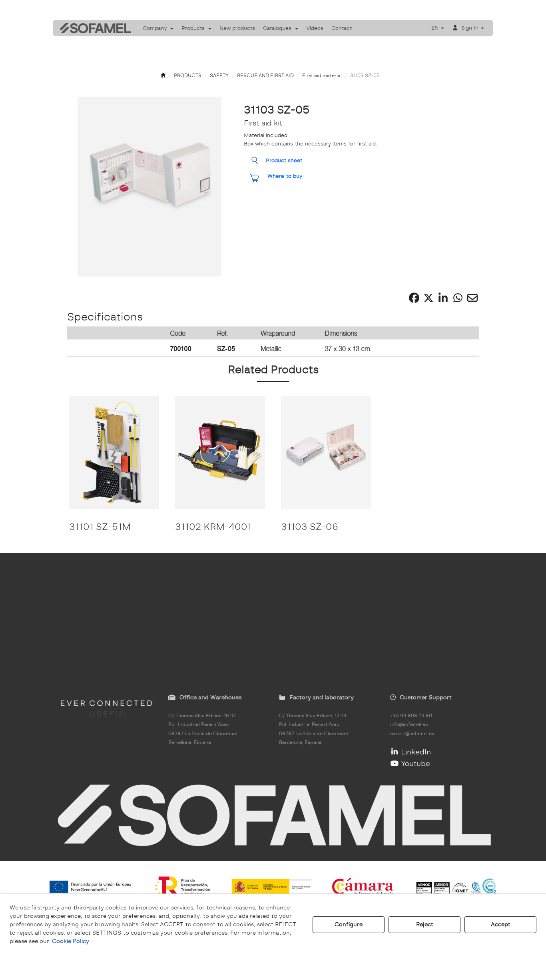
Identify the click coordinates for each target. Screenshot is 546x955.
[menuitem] (158, 28)
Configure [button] (349, 924)
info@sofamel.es (409, 724)
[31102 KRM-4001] (220, 452)
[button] (92, 28)
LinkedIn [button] (415, 752)
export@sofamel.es (412, 733)
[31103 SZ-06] (326, 452)
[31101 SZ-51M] (114, 452)
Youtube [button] (414, 763)
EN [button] (435, 27)
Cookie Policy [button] (70, 941)
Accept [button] (500, 924)
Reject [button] (424, 924)
